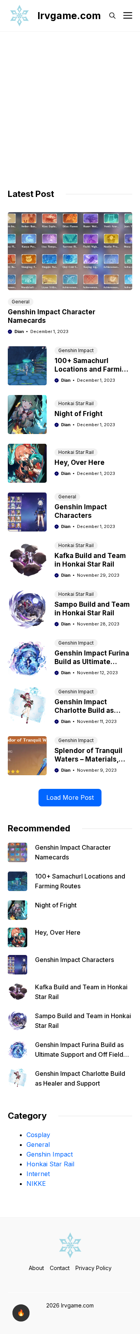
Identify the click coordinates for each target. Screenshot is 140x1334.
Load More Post (70, 797)
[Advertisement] (70, 105)
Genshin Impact (76, 350)
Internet (38, 1174)
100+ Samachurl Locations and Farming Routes (92, 369)
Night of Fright (78, 414)
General (21, 302)
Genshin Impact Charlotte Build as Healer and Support (86, 710)
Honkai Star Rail (76, 403)
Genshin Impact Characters (74, 960)
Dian (19, 331)
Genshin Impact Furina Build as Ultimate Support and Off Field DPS (79, 1054)
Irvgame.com (69, 15)
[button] (112, 15)
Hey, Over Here (79, 462)
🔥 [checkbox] (21, 1312)
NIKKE (36, 1183)
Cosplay (38, 1135)
